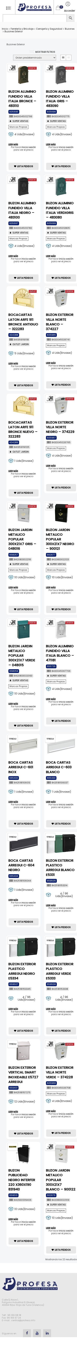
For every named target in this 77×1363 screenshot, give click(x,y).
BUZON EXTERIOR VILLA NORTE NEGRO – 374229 (60, 427)
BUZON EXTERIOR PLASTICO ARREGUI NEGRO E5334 (22, 971)
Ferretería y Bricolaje (22, 28)
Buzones (70, 28)
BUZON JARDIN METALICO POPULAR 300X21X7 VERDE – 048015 (21, 655)
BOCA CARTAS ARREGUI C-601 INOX (20, 767)
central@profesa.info (23, 1320)
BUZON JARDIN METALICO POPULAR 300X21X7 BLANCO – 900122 (61, 1180)
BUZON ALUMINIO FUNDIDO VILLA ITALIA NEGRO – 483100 (22, 210)
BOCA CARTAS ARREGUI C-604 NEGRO (21, 865)
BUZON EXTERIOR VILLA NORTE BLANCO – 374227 (59, 321)
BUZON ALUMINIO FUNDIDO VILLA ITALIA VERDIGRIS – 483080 (60, 210)
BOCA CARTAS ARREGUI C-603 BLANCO (59, 767)
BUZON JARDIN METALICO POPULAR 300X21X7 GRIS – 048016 (22, 539)
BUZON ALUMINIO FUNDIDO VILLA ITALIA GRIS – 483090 (60, 98)
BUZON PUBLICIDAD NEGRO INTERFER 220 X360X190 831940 (21, 1180)
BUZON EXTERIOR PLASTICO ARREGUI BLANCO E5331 (60, 867)
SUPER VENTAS (20, 121)
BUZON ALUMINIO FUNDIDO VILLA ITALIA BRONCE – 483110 (22, 98)
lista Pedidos (25, 166)
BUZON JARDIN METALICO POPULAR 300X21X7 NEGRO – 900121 (60, 539)
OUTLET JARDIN (21, 344)
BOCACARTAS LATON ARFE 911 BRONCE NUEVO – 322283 (23, 429)
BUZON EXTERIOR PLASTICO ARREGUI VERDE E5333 (59, 971)
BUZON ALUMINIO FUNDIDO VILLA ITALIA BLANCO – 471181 (60, 653)
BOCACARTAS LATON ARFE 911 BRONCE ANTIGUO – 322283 (23, 321)
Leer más (13, 144)
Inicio (5, 28)
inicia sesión (28, 147)
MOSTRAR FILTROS (45, 51)
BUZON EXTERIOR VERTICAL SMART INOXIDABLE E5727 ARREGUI (23, 1074)
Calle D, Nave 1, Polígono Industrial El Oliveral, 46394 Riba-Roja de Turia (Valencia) (23, 1302)
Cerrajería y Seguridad (49, 28)
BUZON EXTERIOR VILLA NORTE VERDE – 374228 (59, 1072)
